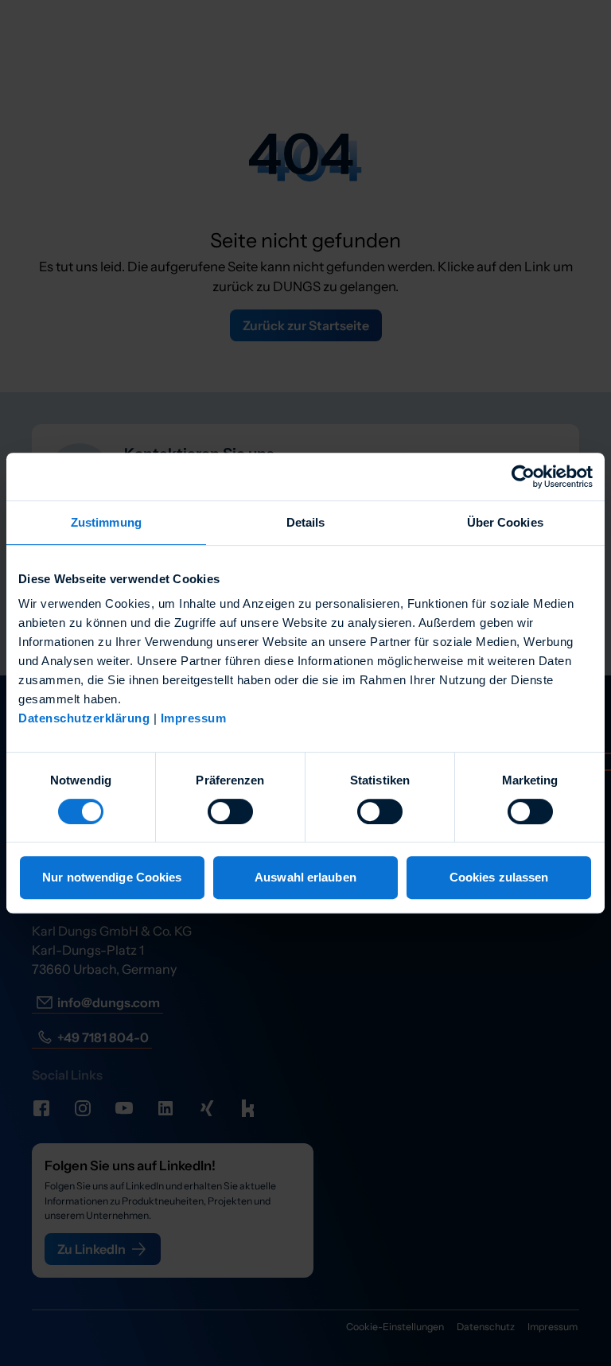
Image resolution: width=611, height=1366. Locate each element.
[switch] (230, 811)
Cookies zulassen (499, 877)
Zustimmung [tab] (106, 522)
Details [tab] (305, 522)
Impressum (194, 718)
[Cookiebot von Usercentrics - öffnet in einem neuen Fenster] (523, 476)
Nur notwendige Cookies (111, 877)
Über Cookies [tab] (505, 522)
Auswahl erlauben (305, 877)
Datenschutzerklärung (84, 718)
